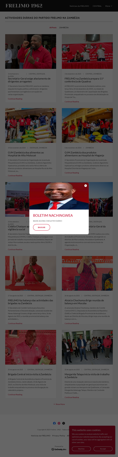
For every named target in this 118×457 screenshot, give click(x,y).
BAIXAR (41, 227)
